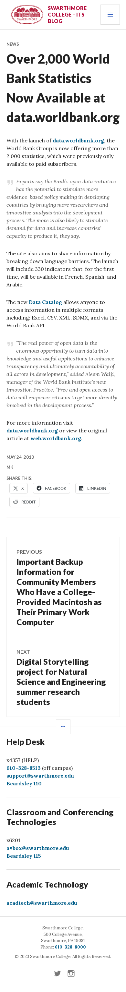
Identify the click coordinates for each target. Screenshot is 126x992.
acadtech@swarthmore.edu (41, 903)
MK (9, 467)
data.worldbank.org (78, 140)
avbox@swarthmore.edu (37, 848)
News (12, 44)
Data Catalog (45, 302)
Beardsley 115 (23, 856)
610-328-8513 (23, 768)
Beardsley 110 (24, 783)
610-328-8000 (70, 947)
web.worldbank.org (55, 438)
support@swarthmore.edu (40, 775)
